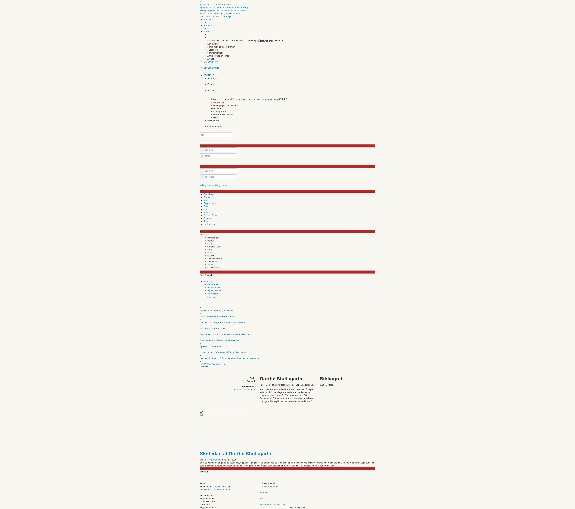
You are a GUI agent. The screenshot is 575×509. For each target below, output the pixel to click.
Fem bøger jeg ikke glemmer (221, 46)
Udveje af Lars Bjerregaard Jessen (216, 310)
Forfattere (208, 25)
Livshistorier (209, 224)
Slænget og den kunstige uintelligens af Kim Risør (223, 10)
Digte (206, 206)
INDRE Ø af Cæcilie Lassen (213, 364)
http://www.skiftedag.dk (244, 389)
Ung (206, 209)
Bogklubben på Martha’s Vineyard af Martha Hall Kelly (225, 334)
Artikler (207, 31)
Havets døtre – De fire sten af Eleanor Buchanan (223, 352)
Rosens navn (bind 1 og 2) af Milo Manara (220, 13)
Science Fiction (211, 215)
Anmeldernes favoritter (218, 55)
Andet (206, 221)
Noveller (207, 212)
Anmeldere (209, 19)
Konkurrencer (213, 43)
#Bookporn (212, 49)
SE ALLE (279, 40)
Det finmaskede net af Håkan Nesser (217, 316)
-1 (201, 474)
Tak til (262, 498)
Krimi (206, 200)
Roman (207, 197)
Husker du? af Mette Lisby (212, 328)
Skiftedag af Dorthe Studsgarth (235, 453)
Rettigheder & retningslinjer (273, 504)
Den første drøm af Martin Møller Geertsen (220, 340)
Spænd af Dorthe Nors (210, 346)
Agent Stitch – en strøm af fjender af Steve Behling (224, 7)
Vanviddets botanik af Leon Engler (216, 16)
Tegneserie (209, 218)
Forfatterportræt (215, 52)
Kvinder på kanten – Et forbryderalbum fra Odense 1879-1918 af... (231, 358)
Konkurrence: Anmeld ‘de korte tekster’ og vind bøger (232, 40)
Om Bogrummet (211, 67)
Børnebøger (209, 194)
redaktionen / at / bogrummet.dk (215, 489)
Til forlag (264, 492)
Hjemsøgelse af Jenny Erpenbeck (216, 4)
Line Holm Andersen (212, 459)
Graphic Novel (210, 203)
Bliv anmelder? (211, 61)
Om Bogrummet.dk (269, 486)
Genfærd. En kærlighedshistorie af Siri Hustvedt (222, 322)
